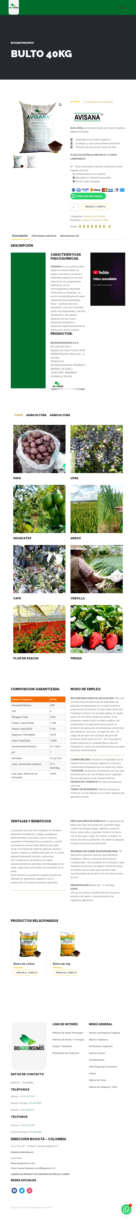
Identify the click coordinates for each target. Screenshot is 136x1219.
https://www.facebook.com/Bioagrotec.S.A (33, 1168)
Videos (92, 1073)
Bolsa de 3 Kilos (99, 220)
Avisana (87, 216)
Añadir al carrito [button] (26, 973)
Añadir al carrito (95, 207)
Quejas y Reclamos (62, 1046)
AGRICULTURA (36, 415)
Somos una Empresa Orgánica (104, 1032)
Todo (18, 415)
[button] (60, 105)
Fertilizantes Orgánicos (101, 1046)
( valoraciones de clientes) (98, 101)
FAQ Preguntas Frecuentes (103, 1066)
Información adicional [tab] (44, 235)
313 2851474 (27, 1109)
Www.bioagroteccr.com (23, 1163)
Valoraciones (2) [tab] (69, 235)
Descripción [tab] (20, 235)
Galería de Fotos (97, 1080)
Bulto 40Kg (99, 216)
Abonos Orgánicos (98, 1039)
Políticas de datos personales (67, 1032)
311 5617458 (35, 1103)
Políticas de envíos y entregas (68, 1039)
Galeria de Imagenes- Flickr (103, 1087)
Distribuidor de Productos (65, 1053)
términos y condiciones (26, 335)
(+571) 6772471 (27, 1096)
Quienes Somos (97, 1053)
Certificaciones (96, 1059)
